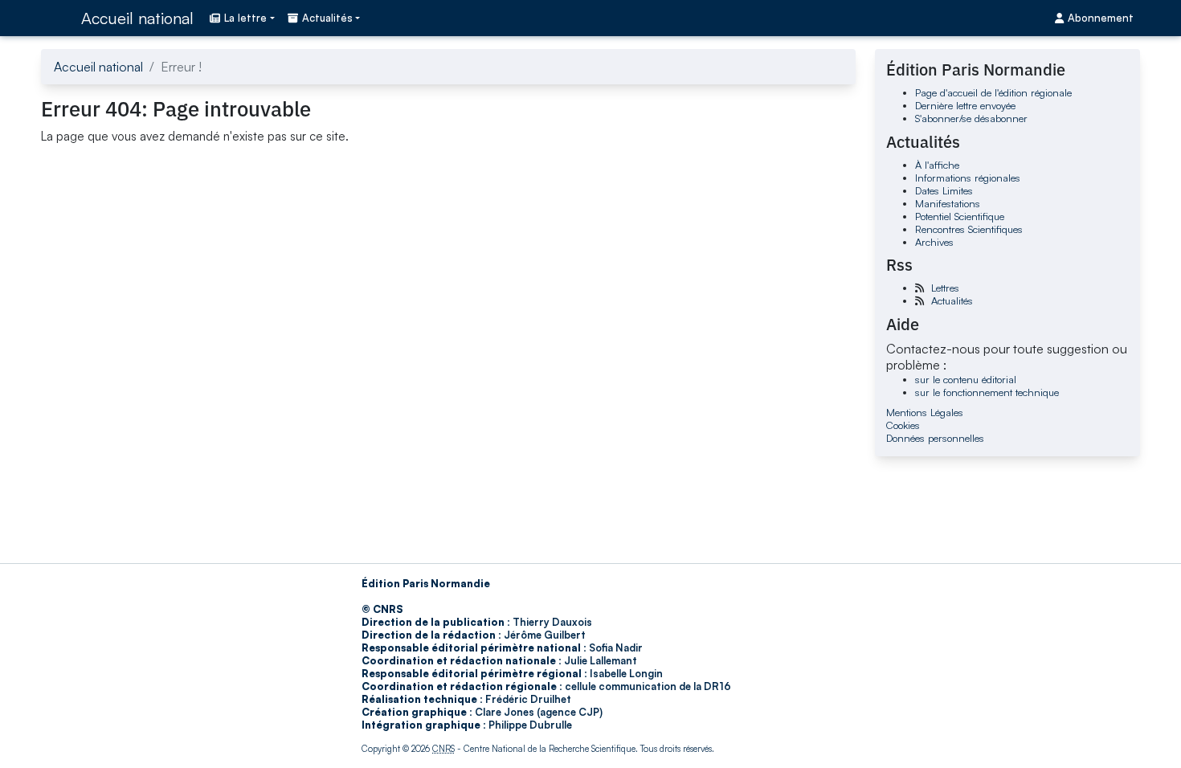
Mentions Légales (924, 412)
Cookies (903, 425)
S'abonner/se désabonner (971, 118)
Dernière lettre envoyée (965, 105)
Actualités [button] (327, 17)
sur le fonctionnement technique (987, 392)
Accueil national (137, 18)
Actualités (952, 300)
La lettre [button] (245, 17)
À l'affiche (937, 164)
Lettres (945, 287)
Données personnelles (935, 437)
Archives (934, 241)
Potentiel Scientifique (959, 216)
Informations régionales (967, 177)
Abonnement (1101, 17)
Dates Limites (944, 190)
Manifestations (947, 203)
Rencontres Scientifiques (969, 229)
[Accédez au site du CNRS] (56, 17)
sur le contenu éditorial (965, 379)
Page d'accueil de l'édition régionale (993, 92)
